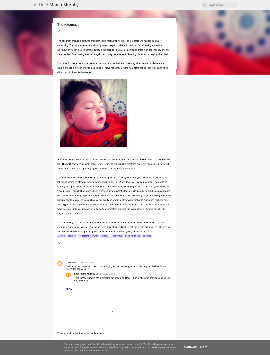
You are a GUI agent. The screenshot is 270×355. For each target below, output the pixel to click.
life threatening (132, 236)
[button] (59, 31)
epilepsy (72, 236)
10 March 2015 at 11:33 (86, 262)
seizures (147, 236)
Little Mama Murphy (59, 4)
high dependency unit (88, 236)
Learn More (190, 347)
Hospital (104, 236)
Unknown (71, 262)
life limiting (117, 236)
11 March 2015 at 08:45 (105, 274)
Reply (69, 289)
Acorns (61, 236)
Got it (203, 347)
